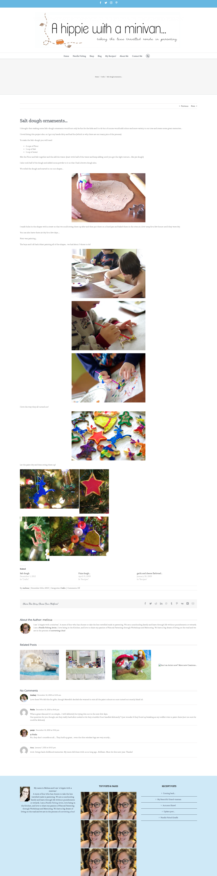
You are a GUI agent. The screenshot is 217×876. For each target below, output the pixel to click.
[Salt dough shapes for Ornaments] (108, 197)
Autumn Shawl (169, 805)
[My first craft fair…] (85, 664)
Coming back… (169, 793)
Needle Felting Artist (48, 627)
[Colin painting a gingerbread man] (108, 354)
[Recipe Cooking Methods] (94, 862)
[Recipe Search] (122, 862)
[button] (148, 56)
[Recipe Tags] (122, 806)
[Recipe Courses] (122, 834)
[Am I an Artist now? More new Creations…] (178, 664)
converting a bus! (58, 630)
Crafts (63, 588)
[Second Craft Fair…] (39, 664)
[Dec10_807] (94, 470)
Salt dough (24, 573)
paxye (32, 730)
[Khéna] (108, 302)
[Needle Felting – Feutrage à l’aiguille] (131, 664)
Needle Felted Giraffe (169, 817)
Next (193, 106)
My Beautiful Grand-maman (169, 799)
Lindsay (33, 695)
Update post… (169, 811)
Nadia (32, 709)
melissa (26, 588)
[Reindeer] (49, 470)
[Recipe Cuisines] (94, 834)
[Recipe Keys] (94, 806)
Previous (184, 106)
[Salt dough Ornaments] (108, 250)
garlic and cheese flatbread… (149, 573)
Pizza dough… (84, 573)
